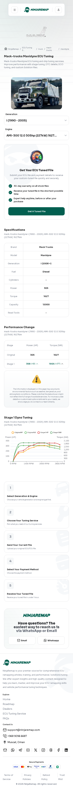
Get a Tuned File (36, 211)
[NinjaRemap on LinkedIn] (66, 750)
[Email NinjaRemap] (5, 750)
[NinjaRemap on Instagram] (43, 750)
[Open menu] (14, 9)
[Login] (58, 9)
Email (24, 640)
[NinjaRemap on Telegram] (20, 750)
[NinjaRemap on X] (35, 750)
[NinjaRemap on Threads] (51, 750)
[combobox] (32, 120)
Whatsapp (53, 640)
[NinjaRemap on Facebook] (58, 750)
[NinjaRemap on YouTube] (28, 750)
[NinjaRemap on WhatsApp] (12, 750)
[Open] (65, 120)
